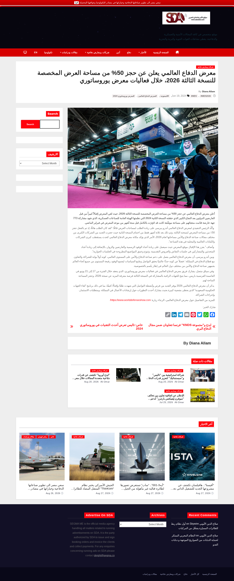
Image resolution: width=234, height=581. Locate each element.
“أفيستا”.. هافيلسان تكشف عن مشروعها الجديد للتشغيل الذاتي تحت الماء (192, 489)
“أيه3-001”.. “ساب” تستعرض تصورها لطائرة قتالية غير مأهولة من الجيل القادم (142, 489)
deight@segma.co (104, 555)
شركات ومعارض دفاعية (97, 52)
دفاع (129, 52)
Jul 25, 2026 (166, 402)
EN (35, 52)
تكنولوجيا (48, 52)
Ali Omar (179, 381)
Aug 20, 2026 (165, 381)
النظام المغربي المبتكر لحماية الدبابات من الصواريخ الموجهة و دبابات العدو (194, 540)
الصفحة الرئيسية (161, 52)
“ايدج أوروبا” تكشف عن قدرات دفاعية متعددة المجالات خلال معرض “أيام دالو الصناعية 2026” (91, 378)
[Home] (177, 52)
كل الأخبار (195, 574)
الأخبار (143, 52)
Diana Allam (208, 91)
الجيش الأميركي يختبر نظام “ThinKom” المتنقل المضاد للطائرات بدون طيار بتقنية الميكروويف (92, 489)
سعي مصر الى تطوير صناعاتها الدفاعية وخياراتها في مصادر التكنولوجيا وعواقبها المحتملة (46, 489)
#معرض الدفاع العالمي (147, 96)
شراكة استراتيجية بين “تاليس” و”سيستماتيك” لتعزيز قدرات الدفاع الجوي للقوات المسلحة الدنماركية (165, 378)
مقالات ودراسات (69, 52)
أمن (118, 52)
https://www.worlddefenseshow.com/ (130, 300)
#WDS (194, 96)
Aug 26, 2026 (53, 493)
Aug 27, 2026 (203, 493)
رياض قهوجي (42, 437)
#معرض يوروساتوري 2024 (123, 96)
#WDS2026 (206, 96)
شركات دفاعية (178, 437)
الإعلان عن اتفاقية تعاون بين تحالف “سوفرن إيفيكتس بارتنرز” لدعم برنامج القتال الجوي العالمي (166, 398)
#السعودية (165, 96)
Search (53, 113)
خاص (52, 437)
